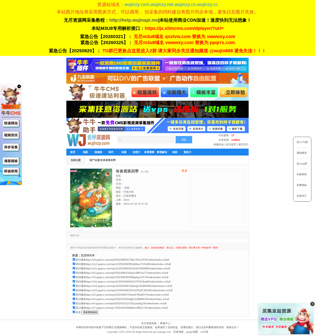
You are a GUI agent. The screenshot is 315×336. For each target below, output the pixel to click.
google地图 (192, 332)
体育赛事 (149, 152)
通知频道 (302, 152)
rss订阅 (204, 332)
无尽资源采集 (149, 323)
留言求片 (243, 144)
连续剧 (98, 152)
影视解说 (162, 152)
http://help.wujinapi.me (133, 20)
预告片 (187, 152)
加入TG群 (302, 142)
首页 (72, 152)
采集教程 (302, 174)
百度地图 (178, 332)
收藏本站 (219, 144)
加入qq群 (302, 163)
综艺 (111, 152)
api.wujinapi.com (162, 332)
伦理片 (136, 152)
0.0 (184, 171)
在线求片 (302, 195)
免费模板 (302, 185)
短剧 (174, 152)
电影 (85, 152)
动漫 (123, 152)
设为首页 (231, 144)
